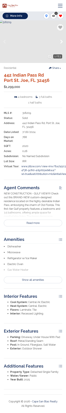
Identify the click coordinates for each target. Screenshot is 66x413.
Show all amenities (33, 279)
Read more (33, 222)
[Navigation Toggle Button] (60, 6)
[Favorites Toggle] (60, 16)
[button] (4, 41)
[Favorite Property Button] (60, 27)
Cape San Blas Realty (45, 401)
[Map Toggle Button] (46, 16)
